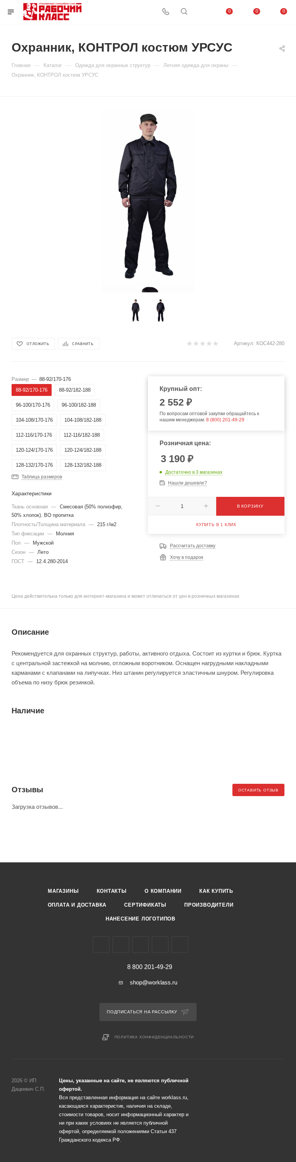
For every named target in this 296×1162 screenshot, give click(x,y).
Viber (140, 944)
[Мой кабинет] (202, 12)
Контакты (112, 891)
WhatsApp (160, 944)
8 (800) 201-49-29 (225, 420)
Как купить (216, 891)
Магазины (63, 891)
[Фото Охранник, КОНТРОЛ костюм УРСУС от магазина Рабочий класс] (148, 196)
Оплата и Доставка (77, 905)
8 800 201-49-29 (149, 967)
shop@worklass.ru (153, 982)
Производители (208, 905)
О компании (163, 891)
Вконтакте (101, 944)
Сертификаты (145, 905)
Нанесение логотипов (140, 919)
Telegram (121, 944)
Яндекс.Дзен (180, 944)
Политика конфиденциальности (154, 1037)
